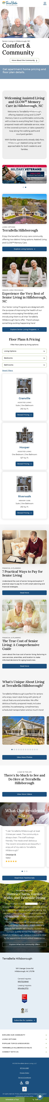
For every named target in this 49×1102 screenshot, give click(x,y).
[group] (24, 174)
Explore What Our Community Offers (24, 944)
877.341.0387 (24, 1068)
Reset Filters (7, 371)
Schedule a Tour (12, 1099)
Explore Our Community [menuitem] (13, 1035)
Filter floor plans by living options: (24, 345)
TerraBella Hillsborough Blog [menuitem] (17, 1048)
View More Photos (24, 757)
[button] (23, 187)
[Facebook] (24, 1089)
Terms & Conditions (24, 1077)
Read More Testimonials (24, 878)
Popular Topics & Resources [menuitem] (15, 1043)
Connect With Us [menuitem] (10, 1052)
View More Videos (24, 794)
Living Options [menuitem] (9, 1039)
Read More (24, 593)
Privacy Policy (24, 1073)
